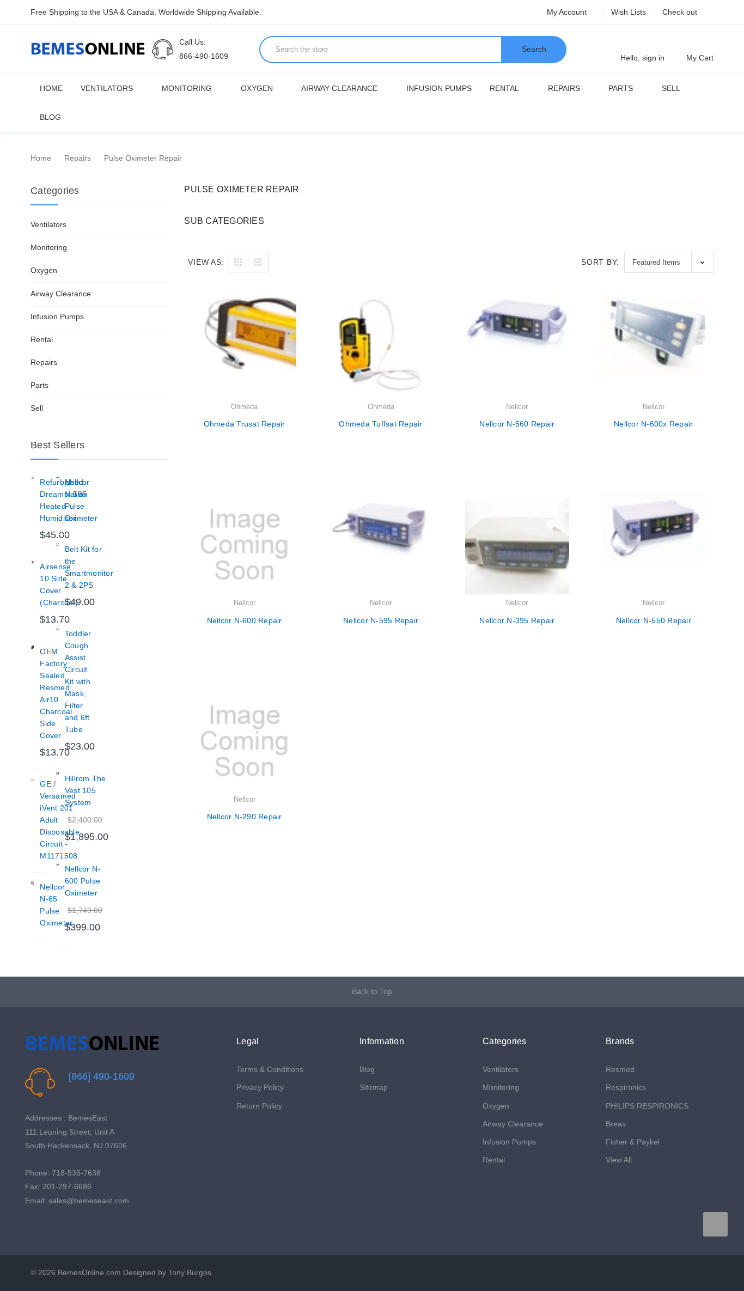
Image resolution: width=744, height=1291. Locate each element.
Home (51, 88)
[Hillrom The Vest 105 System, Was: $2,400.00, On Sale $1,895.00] (57, 774)
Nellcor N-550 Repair (653, 620)
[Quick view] (296, 333)
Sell (671, 88)
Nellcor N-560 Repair (516, 423)
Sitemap (373, 1087)
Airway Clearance (339, 88)
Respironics (626, 1087)
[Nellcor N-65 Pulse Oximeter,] (32, 883)
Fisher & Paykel (633, 1141)
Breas (616, 1123)
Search (534, 49)
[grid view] (238, 262)
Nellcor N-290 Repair (244, 816)
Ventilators (107, 88)
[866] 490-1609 (102, 1076)
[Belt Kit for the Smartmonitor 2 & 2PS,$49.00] (57, 545)
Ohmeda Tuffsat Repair (380, 423)
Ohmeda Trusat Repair (244, 423)
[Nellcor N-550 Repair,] (653, 544)
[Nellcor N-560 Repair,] (517, 348)
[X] (47, 1228)
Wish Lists (628, 12)
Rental (504, 88)
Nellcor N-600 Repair (244, 620)
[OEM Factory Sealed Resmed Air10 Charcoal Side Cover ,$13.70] (32, 647)
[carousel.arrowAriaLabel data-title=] (715, 1224)
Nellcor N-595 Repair (380, 620)
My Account (568, 12)
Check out (679, 12)
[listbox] (668, 262)
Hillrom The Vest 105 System (85, 790)
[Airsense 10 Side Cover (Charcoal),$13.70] (32, 562)
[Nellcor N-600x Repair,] (653, 348)
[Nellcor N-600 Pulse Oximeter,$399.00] (57, 865)
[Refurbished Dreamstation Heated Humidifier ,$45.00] (32, 478)
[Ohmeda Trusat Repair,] (244, 348)
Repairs (564, 88)
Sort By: (600, 262)
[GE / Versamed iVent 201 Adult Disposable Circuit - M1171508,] (32, 780)
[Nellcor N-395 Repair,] (517, 544)
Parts (620, 88)
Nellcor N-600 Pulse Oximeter (83, 880)
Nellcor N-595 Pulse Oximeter (81, 500)
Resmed (620, 1069)
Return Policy (259, 1105)
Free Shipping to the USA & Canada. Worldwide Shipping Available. (146, 12)
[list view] (258, 262)
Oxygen (257, 88)
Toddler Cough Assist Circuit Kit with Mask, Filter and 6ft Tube (78, 681)
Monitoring (187, 88)
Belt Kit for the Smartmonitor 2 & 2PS (89, 567)
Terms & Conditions (269, 1069)
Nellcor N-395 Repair (516, 620)
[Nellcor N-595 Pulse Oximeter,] (57, 478)
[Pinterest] (64, 1228)
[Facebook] (30, 1228)
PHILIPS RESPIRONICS (647, 1105)
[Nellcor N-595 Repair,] (380, 544)
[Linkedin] (81, 1228)
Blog (50, 117)
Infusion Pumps (439, 88)
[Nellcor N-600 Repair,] (244, 544)
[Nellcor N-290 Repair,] (244, 741)
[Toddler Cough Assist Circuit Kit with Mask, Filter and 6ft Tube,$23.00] (57, 629)
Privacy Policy (260, 1087)
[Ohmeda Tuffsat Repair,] (380, 348)
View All (619, 1159)
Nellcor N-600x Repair (653, 423)
